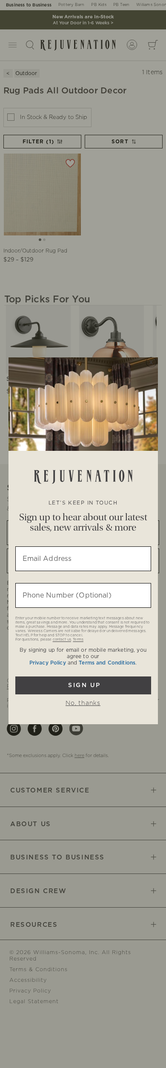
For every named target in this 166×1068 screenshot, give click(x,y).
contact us (62, 639)
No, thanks (83, 703)
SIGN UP (83, 685)
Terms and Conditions (107, 662)
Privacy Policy (47, 662)
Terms (78, 639)
